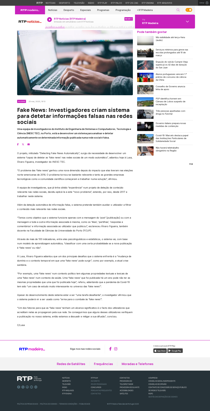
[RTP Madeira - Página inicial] (30, 10)
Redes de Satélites (71, 364)
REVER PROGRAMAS (99, 384)
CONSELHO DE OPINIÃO (157, 384)
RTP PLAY (94, 378)
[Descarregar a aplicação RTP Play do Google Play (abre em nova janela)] (175, 350)
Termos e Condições (68, 404)
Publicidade (84, 404)
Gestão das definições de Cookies (162, 397)
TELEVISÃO (66, 384)
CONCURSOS (96, 387)
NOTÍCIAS (66, 378)
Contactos (96, 393)
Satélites (124, 393)
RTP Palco (116, 3)
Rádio (91, 3)
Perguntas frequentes (101, 390)
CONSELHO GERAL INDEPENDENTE (161, 381)
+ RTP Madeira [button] (145, 10)
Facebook (18, 387)
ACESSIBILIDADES (126, 390)
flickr (35, 387)
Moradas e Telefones (137, 364)
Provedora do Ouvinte (129, 387)
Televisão (79, 3)
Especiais (85, 10)
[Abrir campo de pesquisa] (178, 10)
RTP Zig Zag (132, 3)
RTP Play (102, 3)
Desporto (64, 3)
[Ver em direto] (30, 21)
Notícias (50, 3)
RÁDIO (64, 387)
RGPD (150, 393)
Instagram (27, 387)
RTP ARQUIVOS (68, 390)
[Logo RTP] (29, 378)
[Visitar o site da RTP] (40, 3)
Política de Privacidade (27, 404)
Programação (123, 10)
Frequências (103, 364)
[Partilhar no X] (23, 144)
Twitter (23, 387)
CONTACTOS (125, 378)
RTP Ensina (148, 3)
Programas (103, 10)
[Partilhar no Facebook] (18, 144)
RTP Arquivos (164, 3)
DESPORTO (66, 381)
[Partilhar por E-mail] (28, 144)
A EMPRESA (152, 378)
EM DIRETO (95, 381)
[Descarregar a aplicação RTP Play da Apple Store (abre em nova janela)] (160, 350)
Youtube (31, 387)
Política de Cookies (48, 404)
